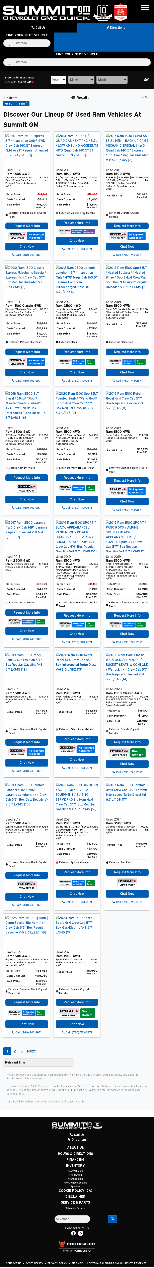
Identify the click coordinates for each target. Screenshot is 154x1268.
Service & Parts (75, 1202)
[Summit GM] (58, 12)
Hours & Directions (75, 1153)
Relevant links (15, 1062)
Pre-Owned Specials (75, 1183)
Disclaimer (75, 1196)
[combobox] (58, 79)
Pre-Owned (75, 1175)
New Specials (75, 1179)
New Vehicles (75, 1171)
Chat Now (27, 246)
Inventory (75, 1165)
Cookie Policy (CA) (75, 1190)
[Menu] (145, 8)
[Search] (112, 1219)
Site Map (78, 1263)
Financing (75, 1159)
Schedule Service (75, 1208)
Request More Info (26, 226)
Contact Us (14, 1263)
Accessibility (34, 1263)
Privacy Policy (58, 1263)
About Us (75, 1147)
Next (31, 1051)
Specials (75, 1186)
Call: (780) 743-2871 (28, 255)
